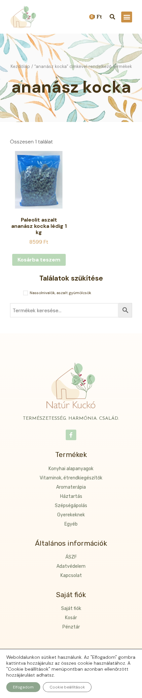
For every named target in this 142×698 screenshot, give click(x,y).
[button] (126, 17)
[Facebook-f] (71, 435)
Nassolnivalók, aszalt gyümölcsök (60, 292)
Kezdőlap (20, 66)
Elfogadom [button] (23, 687)
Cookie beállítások (67, 687)
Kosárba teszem (39, 259)
